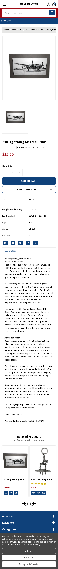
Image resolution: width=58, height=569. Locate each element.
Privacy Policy (33, 544)
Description (11, 250)
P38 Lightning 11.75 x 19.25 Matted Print (15, 479)
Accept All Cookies (29, 564)
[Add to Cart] (16, 493)
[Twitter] (20, 243)
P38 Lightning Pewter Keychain (42, 479)
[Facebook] (5, 243)
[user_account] (47, 4)
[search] (52, 12)
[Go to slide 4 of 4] (25, 504)
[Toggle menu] (4, 4)
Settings (29, 551)
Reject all (29, 557)
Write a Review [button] (38, 147)
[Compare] (11, 493)
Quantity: (7, 166)
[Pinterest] (35, 243)
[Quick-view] (6, 493)
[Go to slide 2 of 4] (33, 504)
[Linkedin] (28, 243)
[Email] (13, 243)
